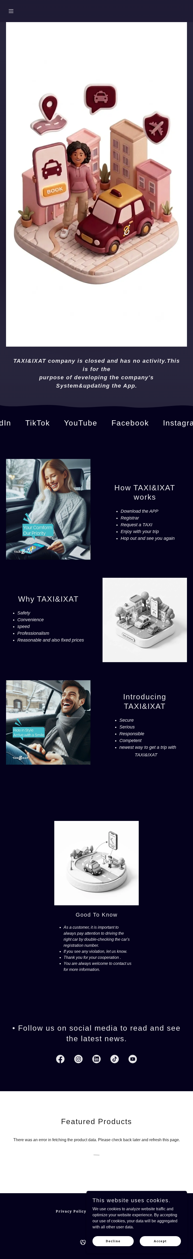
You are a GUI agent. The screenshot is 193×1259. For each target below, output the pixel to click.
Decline (113, 1241)
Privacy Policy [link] (71, 1211)
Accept (160, 1241)
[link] (20, 423)
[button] (19, 11)
